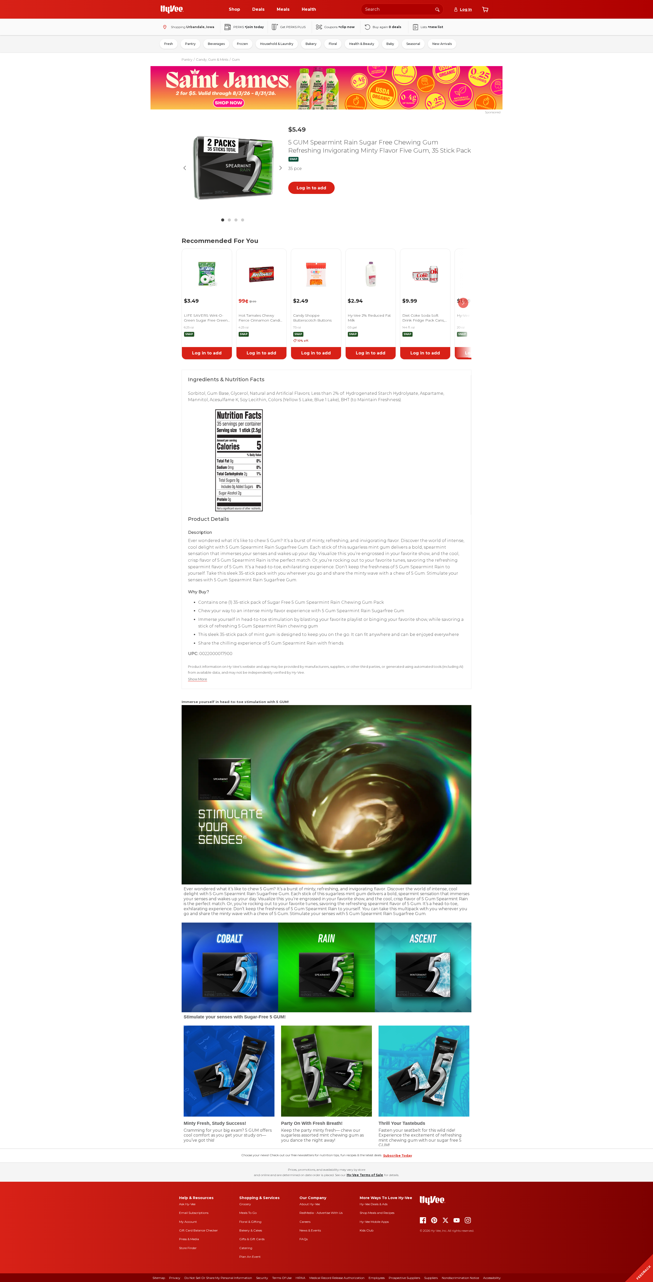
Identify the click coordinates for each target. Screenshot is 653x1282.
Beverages (216, 44)
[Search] (437, 9)
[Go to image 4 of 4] (242, 220)
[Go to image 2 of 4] (229, 220)
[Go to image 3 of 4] (236, 220)
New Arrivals (442, 44)
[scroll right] (463, 303)
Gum (236, 59)
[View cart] (485, 9)
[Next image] (281, 168)
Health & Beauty (361, 44)
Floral (333, 44)
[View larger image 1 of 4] (233, 168)
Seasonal (413, 44)
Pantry (190, 44)
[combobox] (402, 9)
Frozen (242, 44)
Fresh (168, 44)
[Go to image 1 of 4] (222, 220)
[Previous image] (185, 168)
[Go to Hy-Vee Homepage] (172, 9)
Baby (390, 44)
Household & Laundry (276, 44)
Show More (197, 679)
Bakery (311, 44)
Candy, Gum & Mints (212, 59)
